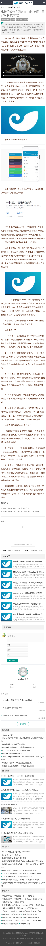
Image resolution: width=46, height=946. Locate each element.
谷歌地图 (30, 938)
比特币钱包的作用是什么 (11, 905)
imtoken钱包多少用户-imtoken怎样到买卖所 (17, 833)
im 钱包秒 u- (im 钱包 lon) (12, 707)
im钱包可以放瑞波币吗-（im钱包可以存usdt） (19, 766)
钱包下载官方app (31, 908)
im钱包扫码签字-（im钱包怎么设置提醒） (17, 762)
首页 (2, 7)
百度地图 (39, 938)
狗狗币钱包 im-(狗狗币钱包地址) (14, 744)
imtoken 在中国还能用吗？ (12, 753)
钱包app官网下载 (8, 908)
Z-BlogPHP (20, 943)
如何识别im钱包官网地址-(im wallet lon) (17, 876)
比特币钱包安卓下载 (30, 914)
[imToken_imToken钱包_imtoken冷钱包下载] (23, 2)
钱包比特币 (18, 899)
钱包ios (20, 908)
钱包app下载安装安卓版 (33, 899)
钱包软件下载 (19, 902)
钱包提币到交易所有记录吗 (12, 917)
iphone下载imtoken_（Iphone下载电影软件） (18, 776)
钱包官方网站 (7, 902)
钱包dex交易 (25, 923)
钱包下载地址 (7, 896)
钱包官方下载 (19, 896)
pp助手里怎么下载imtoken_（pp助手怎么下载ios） (20, 790)
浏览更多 (23, 724)
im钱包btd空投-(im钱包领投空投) (15, 715)
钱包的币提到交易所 (21, 920)
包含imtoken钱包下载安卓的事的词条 (16, 750)
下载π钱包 (30, 896)
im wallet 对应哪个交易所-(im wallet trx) (17, 700)
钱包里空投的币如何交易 (11, 914)
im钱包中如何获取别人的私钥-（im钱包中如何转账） (21, 879)
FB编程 (37, 943)
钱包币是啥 (40, 905)
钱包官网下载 (36, 920)
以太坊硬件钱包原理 (31, 917)
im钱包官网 (11, 7)
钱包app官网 (7, 920)
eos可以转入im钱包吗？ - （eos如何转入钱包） (20, 870)
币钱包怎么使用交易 (9, 911)
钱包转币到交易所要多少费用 (30, 911)
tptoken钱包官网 (36, 550)
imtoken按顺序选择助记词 (17, 550)
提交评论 (12, 660)
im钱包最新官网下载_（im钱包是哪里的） (16, 818)
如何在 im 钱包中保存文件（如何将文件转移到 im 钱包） (23, 873)
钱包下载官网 (7, 899)
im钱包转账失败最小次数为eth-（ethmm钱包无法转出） (23, 861)
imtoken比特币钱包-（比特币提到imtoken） (18, 747)
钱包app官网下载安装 (10, 923)
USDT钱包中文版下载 (9, 804)
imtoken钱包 (5, 19)
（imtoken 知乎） (8, 735)
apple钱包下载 (28, 905)
